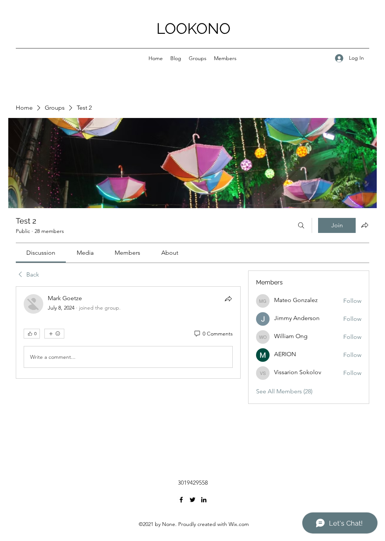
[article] (128, 332)
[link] (40, 252)
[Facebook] (181, 499)
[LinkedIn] (204, 499)
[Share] (228, 298)
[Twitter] (192, 499)
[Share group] (364, 225)
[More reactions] (54, 334)
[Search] (301, 225)
